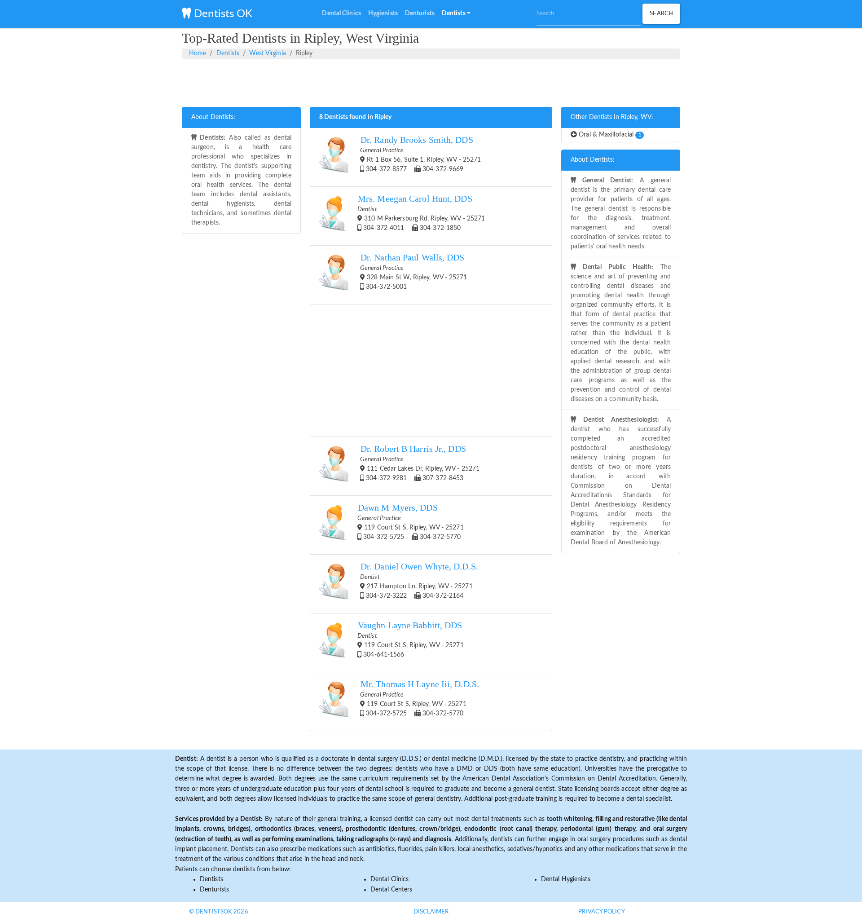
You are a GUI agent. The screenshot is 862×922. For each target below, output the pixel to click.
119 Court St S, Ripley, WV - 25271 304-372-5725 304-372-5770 (410, 521)
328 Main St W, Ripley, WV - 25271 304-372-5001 (413, 271)
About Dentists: (213, 117)
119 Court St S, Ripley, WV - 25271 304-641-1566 (410, 639)
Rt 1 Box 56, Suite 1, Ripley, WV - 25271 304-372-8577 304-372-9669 (420, 153)
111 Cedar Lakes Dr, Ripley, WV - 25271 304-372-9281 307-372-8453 (419, 462)
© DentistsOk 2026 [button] (218, 912)
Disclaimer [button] (431, 912)
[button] (456, 14)
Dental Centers (391, 890)
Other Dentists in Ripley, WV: (612, 117)
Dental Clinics (389, 879)
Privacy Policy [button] (601, 912)
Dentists (228, 53)
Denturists (214, 890)
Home (197, 53)
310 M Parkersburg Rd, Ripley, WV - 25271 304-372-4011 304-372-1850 (421, 212)
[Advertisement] (431, 81)
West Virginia (267, 53)
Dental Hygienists (565, 879)
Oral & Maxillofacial (609, 135)
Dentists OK (221, 14)
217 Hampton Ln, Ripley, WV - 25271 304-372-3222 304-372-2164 (419, 580)
